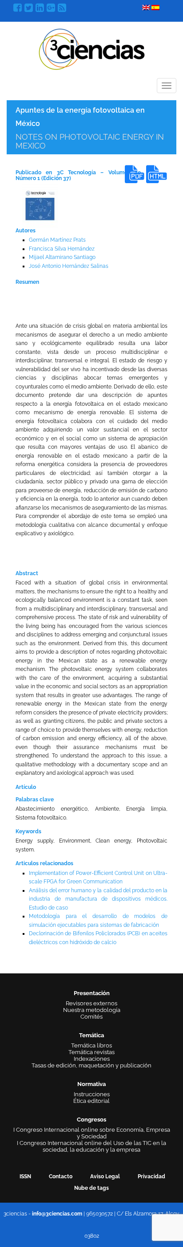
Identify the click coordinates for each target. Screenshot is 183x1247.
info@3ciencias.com (57, 1214)
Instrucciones (92, 1094)
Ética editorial (91, 1101)
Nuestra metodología (91, 1010)
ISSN (25, 1176)
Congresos (91, 1119)
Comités (91, 1016)
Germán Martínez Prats (57, 240)
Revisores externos (91, 1003)
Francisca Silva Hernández (62, 249)
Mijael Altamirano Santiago (62, 257)
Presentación (92, 993)
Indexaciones (92, 1058)
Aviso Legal (105, 1176)
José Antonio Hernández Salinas (68, 266)
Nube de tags (91, 1188)
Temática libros (91, 1045)
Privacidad (151, 1176)
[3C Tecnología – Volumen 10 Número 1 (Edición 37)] (40, 205)
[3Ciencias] (91, 48)
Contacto (60, 1176)
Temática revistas (91, 1052)
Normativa (91, 1084)
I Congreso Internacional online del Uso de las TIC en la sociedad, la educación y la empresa (91, 1146)
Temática (91, 1035)
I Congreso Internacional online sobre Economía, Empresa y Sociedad (91, 1133)
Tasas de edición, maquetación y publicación (91, 1065)
